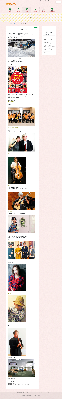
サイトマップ (47, 392)
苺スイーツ (45, 43)
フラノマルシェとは (52, 0)
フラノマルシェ (19, 384)
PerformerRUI (51, 49)
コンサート (28, 384)
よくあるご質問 (43, 0)
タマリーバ (14, 383)
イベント (16, 384)
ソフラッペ (45, 52)
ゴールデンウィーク (51, 39)
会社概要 (16, 392)
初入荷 (45, 39)
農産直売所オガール (47, 42)
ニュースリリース (33, 392)
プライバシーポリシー (40, 392)
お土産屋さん (50, 43)
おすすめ (23, 384)
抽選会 (50, 45)
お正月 (25, 384)
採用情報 (20, 392)
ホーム (37, 0)
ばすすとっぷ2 (46, 45)
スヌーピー (52, 46)
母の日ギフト (46, 49)
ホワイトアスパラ (46, 46)
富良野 (13, 384)
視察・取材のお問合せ (26, 392)
